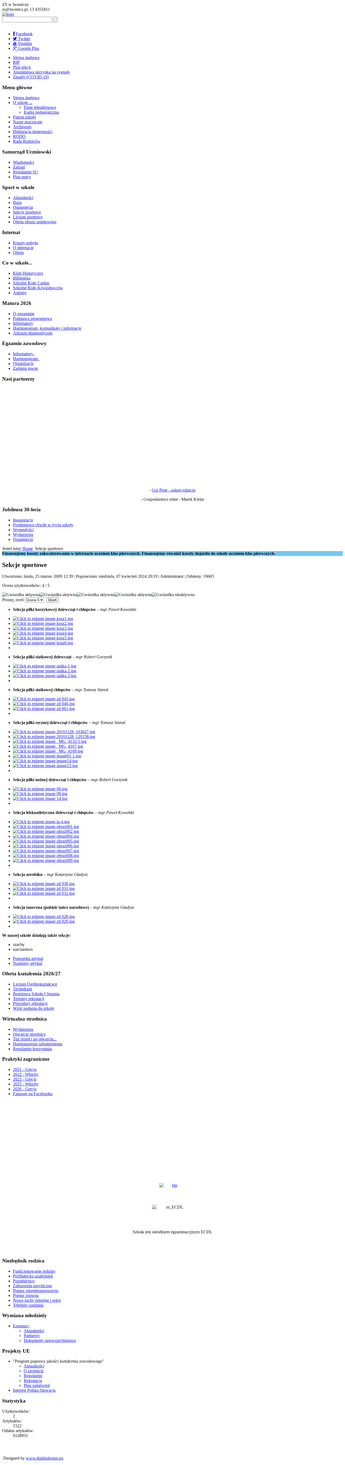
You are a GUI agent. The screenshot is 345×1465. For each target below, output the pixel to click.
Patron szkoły (24, 117)
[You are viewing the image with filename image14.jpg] (45, 760)
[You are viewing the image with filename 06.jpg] (40, 789)
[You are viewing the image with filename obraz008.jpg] (46, 855)
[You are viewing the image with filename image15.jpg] (45, 765)
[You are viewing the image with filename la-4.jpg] (41, 821)
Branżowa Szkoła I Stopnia (36, 993)
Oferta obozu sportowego (34, 222)
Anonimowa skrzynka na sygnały (41, 72)
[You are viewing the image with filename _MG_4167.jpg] (48, 746)
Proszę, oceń (13, 599)
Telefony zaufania (28, 1305)
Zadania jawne (25, 368)
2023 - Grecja (24, 1079)
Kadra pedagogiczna (41, 112)
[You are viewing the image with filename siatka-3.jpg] (44, 675)
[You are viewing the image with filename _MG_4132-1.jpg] (50, 741)
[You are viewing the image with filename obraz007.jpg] (46, 850)
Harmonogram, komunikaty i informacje (47, 328)
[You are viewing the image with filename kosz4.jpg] (43, 633)
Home (27, 548)
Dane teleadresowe (40, 107)
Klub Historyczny (28, 273)
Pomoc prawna (26, 1295)
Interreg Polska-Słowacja (34, 1390)
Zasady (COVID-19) (31, 77)
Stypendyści (23, 529)
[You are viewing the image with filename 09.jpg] (40, 793)
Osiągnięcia (23, 207)
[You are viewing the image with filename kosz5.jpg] (43, 638)
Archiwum (22, 126)
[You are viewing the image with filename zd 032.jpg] (44, 893)
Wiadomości (23, 162)
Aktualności (23, 197)
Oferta (18, 252)
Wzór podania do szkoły (33, 1008)
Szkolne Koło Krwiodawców (38, 288)
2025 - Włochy (26, 1084)
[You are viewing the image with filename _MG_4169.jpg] (48, 751)
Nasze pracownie (27, 122)
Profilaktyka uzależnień (33, 1276)
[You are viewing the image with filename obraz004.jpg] (46, 836)
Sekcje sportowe (27, 212)
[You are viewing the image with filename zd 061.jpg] (44, 708)
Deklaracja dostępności (32, 131)
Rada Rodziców (26, 141)
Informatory (23, 323)
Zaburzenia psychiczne (32, 1285)
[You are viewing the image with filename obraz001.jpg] (46, 826)
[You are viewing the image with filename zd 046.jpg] (44, 703)
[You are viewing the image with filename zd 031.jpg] (44, 888)
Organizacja (23, 363)
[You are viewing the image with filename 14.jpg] (40, 798)
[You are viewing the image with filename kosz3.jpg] (43, 628)
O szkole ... (22, 102)
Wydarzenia (23, 534)
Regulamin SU (25, 172)
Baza (17, 202)
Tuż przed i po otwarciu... (35, 1039)
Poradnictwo (23, 1281)
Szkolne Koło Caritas (31, 283)
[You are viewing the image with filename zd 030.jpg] (44, 883)
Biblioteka (21, 278)
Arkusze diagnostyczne (33, 333)
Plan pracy (22, 177)
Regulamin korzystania (32, 1048)
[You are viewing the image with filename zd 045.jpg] (44, 699)
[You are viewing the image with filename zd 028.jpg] (44, 916)
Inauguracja (23, 520)
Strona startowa (26, 57)
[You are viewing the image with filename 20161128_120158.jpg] (54, 736)
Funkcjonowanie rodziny (34, 1271)
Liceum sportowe (28, 217)
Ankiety (20, 292)
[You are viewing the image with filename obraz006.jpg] (46, 846)
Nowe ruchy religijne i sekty (37, 1300)
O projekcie (34, 1371)
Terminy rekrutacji (28, 998)
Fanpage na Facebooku (33, 1093)
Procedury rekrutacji (30, 1003)
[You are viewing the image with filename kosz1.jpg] (43, 618)
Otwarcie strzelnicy (29, 1034)
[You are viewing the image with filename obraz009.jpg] (46, 860)
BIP (16, 62)
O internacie (23, 247)
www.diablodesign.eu (44, 1458)
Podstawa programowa (32, 318)
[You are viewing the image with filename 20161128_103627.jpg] (54, 731)
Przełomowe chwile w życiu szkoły (43, 525)
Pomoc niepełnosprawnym (35, 1290)
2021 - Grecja (24, 1069)
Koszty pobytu (25, 243)
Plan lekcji (22, 67)
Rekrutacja (33, 1380)
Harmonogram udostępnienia (37, 1044)
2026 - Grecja (24, 1089)
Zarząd (19, 167)
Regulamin (33, 1375)
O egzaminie (23, 313)
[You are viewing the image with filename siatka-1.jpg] (44, 666)
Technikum (22, 989)
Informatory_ (24, 354)
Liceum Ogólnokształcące (35, 984)
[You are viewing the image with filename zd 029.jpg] (44, 921)
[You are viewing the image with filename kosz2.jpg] (43, 623)
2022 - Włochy (26, 1074)
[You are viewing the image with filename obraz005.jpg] (46, 841)
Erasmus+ (21, 1326)
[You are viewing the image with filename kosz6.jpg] (43, 643)
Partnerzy (32, 1335)
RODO (19, 136)
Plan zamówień (37, 1385)
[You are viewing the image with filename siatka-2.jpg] (44, 671)
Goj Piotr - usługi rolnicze (174, 490)
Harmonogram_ (26, 358)
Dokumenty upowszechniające (50, 1340)
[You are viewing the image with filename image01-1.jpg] (47, 756)
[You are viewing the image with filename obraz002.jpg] (46, 831)
